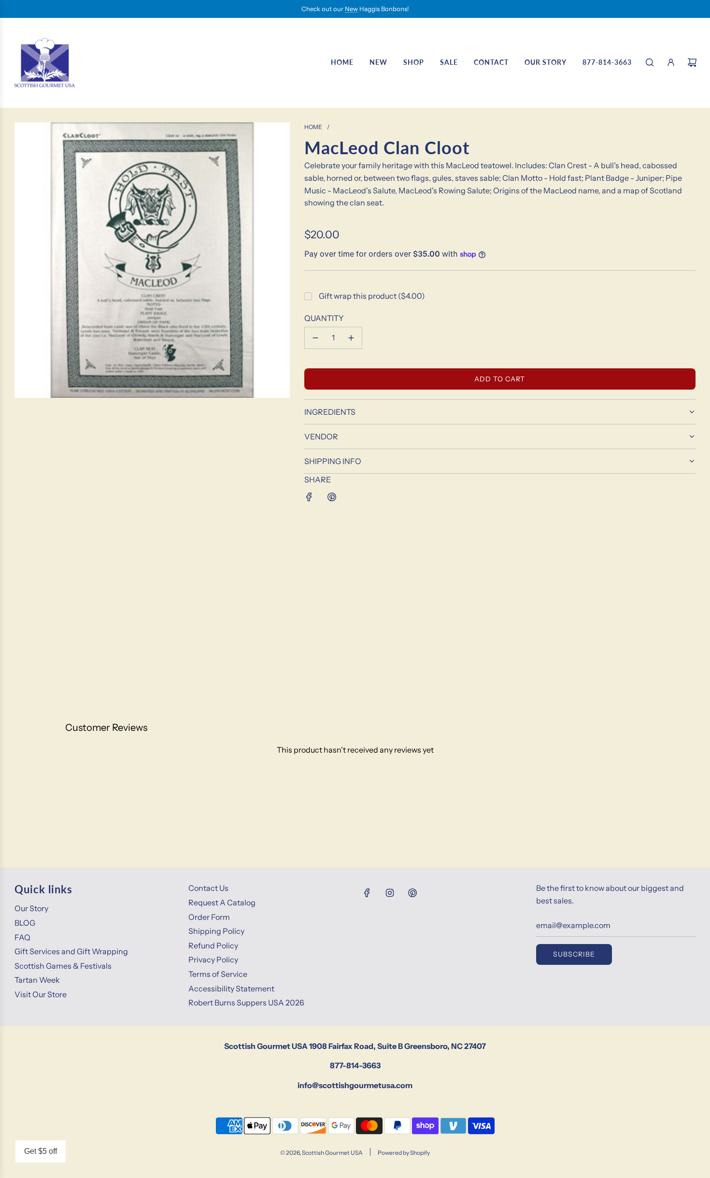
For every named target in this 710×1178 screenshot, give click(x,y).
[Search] (649, 62)
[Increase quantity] (351, 338)
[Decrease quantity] (315, 338)
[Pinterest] (412, 892)
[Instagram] (389, 892)
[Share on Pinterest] (331, 497)
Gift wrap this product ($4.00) (372, 296)
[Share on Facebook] (309, 497)
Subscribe (574, 954)
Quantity (324, 318)
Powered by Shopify (404, 1152)
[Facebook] (367, 892)
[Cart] (692, 62)
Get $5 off (40, 1151)
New (351, 9)
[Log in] (671, 62)
